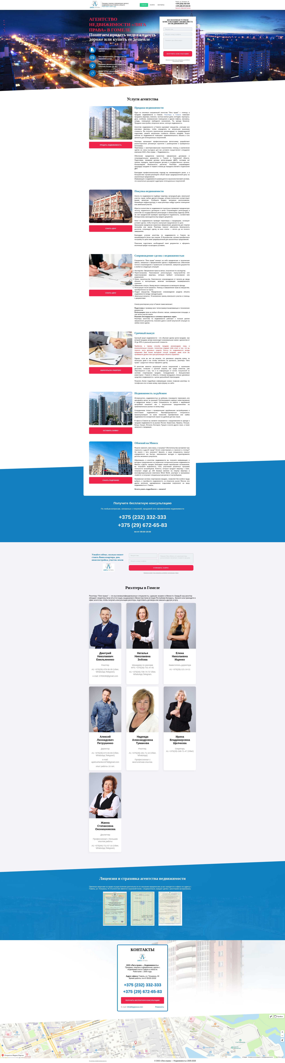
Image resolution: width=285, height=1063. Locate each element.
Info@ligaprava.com (135, 1007)
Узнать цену (110, 228)
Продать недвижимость (111, 145)
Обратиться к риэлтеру (110, 370)
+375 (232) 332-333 (182, 3)
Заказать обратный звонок (182, 8)
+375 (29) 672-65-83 (182, 6)
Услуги (152, 5)
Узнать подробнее (110, 480)
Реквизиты (159, 1007)
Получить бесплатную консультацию (142, 1000)
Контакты (161, 5)
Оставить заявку (110, 430)
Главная (144, 5)
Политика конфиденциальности (97, 1061)
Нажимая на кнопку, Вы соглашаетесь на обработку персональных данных (178, 60)
